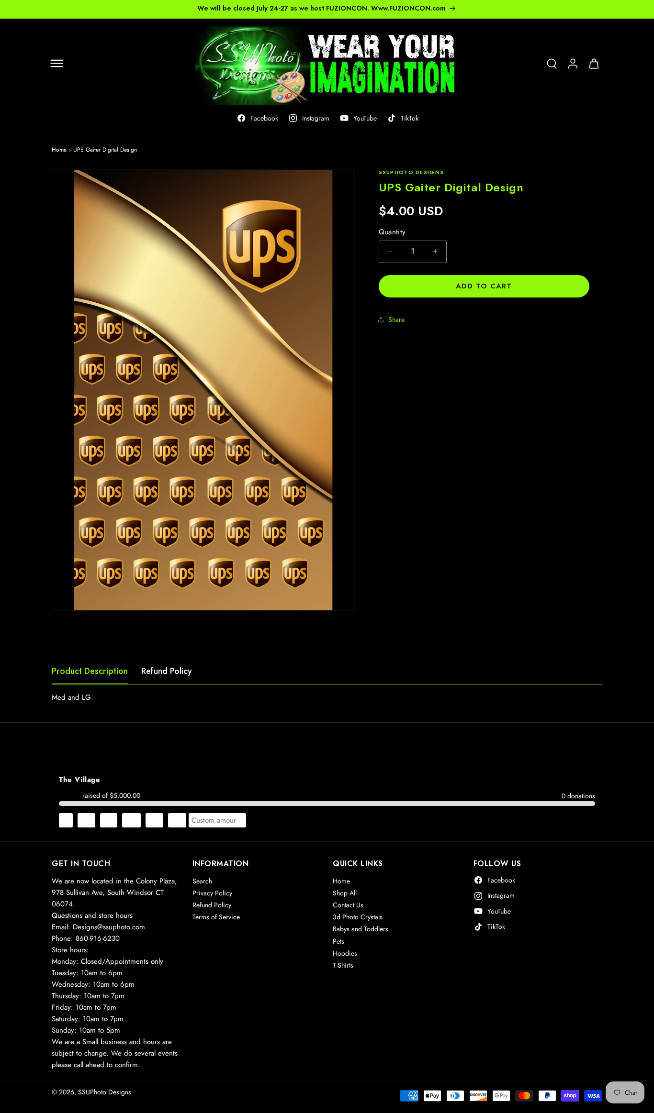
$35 (154, 820)
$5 (66, 820)
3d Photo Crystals (358, 917)
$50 (177, 820)
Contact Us (348, 905)
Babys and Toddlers (360, 929)
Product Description (90, 671)
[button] (56, 63)
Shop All (345, 893)
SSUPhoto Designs (104, 1092)
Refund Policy (166, 671)
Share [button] (396, 319)
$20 (131, 820)
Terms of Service (216, 917)
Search (202, 881)
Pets (338, 941)
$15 (108, 820)
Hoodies (345, 953)
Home (59, 149)
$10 (86, 820)
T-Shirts (343, 965)
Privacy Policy (212, 893)
